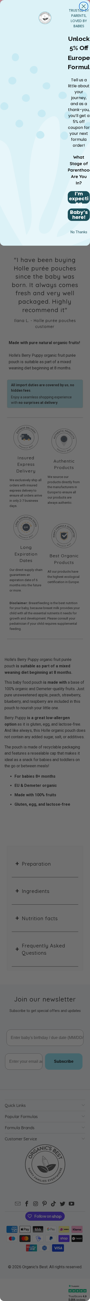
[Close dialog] (83, 6)
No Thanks (78, 232)
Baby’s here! (79, 215)
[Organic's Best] (45, 17)
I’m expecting (78, 197)
